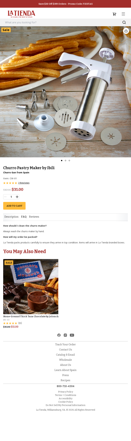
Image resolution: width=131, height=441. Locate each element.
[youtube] (72, 335)
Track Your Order (65, 344)
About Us (65, 364)
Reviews (34, 216)
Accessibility (65, 398)
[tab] (11, 217)
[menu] (123, 14)
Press (65, 375)
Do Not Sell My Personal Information (65, 405)
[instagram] (65, 335)
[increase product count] (17, 196)
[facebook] (59, 335)
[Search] (124, 22)
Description (11, 216)
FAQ (24, 216)
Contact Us (65, 349)
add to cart (14, 206)
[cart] (114, 14)
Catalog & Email (65, 354)
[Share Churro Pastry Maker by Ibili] (126, 31)
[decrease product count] (5, 196)
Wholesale (65, 359)
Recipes (65, 380)
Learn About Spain (65, 370)
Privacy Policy (65, 391)
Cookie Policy (65, 402)
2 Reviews (23, 183)
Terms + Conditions (65, 395)
